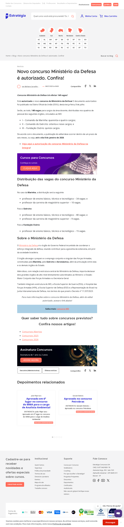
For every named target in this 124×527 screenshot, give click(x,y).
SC (68, 47)
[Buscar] (72, 16)
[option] (36, 408)
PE (74, 43)
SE (74, 47)
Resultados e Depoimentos (67, 3)
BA (62, 39)
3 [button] (57, 437)
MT (56, 43)
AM (50, 39)
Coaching (67, 471)
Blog (14, 56)
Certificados (68, 485)
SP (79, 47)
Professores (51, 3)
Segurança (38, 468)
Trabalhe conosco (41, 488)
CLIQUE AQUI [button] (30, 168)
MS (50, 43)
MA (39, 43)
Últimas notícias (51, 370)
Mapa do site (39, 482)
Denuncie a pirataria (42, 477)
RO (50, 47)
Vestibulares (68, 468)
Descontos (67, 479)
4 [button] (59, 437)
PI (79, 43)
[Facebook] (98, 480)
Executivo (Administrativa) (29, 370)
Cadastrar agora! (15, 484)
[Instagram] (94, 480)
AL (45, 39)
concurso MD (63, 309)
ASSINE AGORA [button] (31, 360)
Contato (9, 6)
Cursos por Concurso (71, 465)
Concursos (96, 4)
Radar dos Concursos (14, 3)
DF (74, 39)
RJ (39, 47)
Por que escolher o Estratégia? (74, 474)
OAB (116, 4)
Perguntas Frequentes (71, 477)
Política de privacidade (42, 471)
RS (62, 47)
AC (39, 39)
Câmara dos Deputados (32, 3)
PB (68, 43)
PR (85, 43)
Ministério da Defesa (28, 245)
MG (44, 43)
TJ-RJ (43, 3)
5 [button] (62, 437)
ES (79, 39)
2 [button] (55, 437)
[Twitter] (108, 480)
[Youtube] (103, 480)
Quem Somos (39, 465)
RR (56, 47)
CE (68, 39)
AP (56, 39)
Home (8, 56)
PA (62, 43)
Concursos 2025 (30, 335)
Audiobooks (68, 488)
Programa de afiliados (42, 485)
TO (85, 47)
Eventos (37, 479)
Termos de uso (40, 474)
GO (85, 39)
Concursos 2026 (30, 339)
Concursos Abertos (32, 331)
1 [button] (53, 437)
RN (45, 47)
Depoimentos (68, 482)
